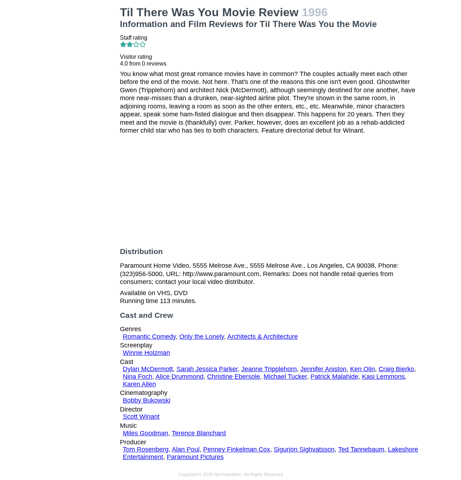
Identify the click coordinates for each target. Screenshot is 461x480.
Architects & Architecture (262, 336)
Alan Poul (186, 449)
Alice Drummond (179, 376)
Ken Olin (362, 369)
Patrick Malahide (334, 376)
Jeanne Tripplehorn (269, 369)
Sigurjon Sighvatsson (304, 449)
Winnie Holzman (146, 352)
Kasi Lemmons (383, 376)
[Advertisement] (80, 114)
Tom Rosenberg (146, 449)
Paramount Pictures (195, 457)
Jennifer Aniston (323, 369)
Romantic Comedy (149, 336)
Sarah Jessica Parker (207, 369)
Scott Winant (141, 416)
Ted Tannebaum (361, 449)
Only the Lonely (201, 336)
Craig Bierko (396, 369)
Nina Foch (137, 376)
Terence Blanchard (199, 433)
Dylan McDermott (148, 369)
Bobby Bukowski (146, 400)
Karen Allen (139, 384)
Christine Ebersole (233, 376)
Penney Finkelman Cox (236, 449)
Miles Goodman (145, 433)
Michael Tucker (285, 376)
